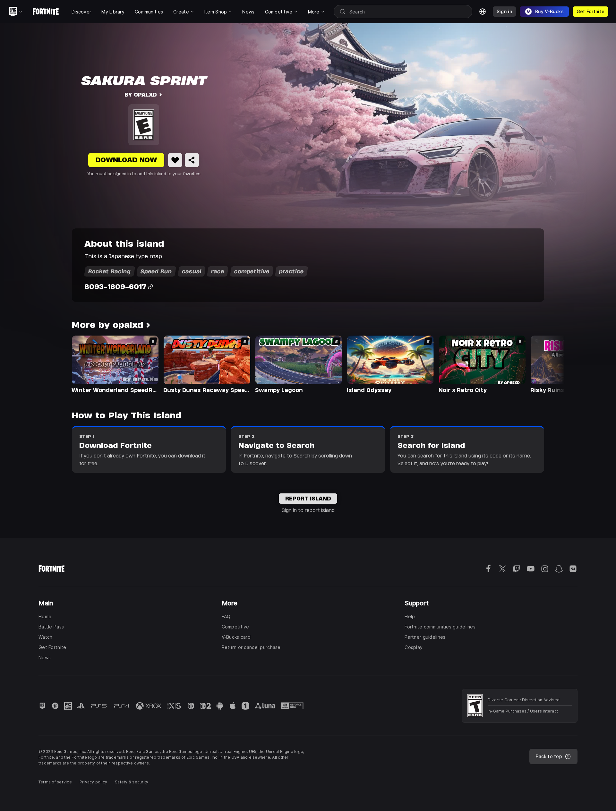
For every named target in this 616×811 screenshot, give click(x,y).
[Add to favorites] (175, 160)
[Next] (547, 364)
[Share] (192, 160)
